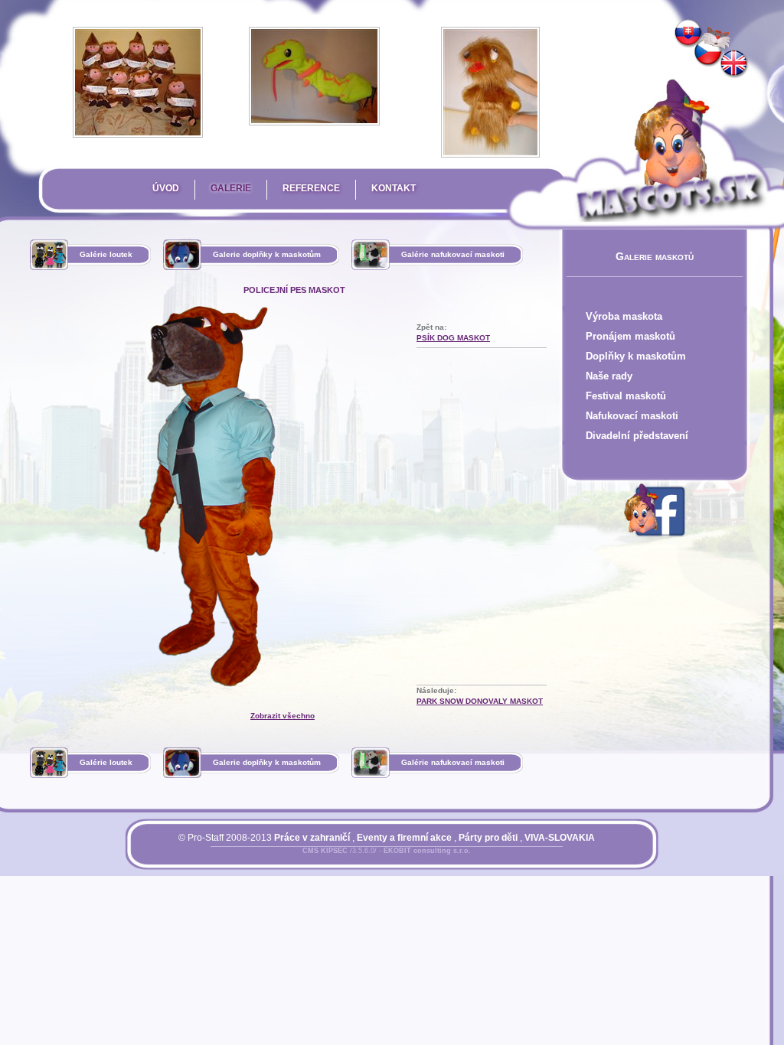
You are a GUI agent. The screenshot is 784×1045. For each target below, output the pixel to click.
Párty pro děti (488, 837)
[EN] (734, 64)
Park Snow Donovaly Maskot (479, 701)
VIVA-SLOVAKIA (559, 837)
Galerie (231, 188)
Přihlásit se (356, 860)
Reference (311, 188)
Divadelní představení (637, 435)
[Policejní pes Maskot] (708, 52)
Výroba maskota (624, 316)
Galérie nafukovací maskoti (453, 254)
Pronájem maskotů (630, 336)
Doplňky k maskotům (636, 356)
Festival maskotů (626, 396)
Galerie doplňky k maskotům (267, 254)
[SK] (688, 33)
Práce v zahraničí (312, 837)
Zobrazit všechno (282, 715)
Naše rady (609, 376)
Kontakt (393, 188)
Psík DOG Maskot (453, 338)
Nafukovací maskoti (632, 416)
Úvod (165, 188)
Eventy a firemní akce (404, 837)
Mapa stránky (413, 860)
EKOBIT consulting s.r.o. (427, 851)
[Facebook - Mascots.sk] (654, 539)
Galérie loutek (106, 254)
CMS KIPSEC (325, 851)
